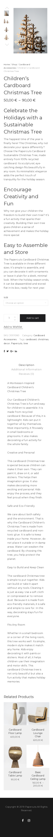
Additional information (26, 369)
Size (6, 297)
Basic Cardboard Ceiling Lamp (37, 775)
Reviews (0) (26, 373)
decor (7, 343)
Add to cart (32, 318)
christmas (43, 339)
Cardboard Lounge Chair (38, 733)
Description (26, 364)
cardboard (31, 339)
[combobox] (26, 303)
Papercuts (16, 343)
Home (7, 64)
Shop (14, 64)
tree (26, 343)
